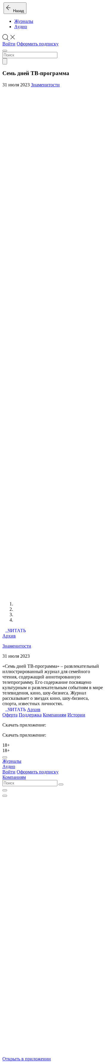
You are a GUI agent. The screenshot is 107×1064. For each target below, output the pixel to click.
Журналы (23, 21)
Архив (9, 635)
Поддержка (30, 714)
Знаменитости (45, 84)
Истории (76, 714)
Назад (17, 11)
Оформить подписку (38, 43)
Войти (8, 43)
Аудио (20, 26)
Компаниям (54, 714)
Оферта (10, 714)
